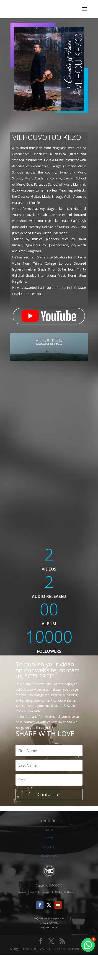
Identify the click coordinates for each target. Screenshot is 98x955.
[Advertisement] (49, 428)
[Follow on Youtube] (58, 905)
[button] (88, 945)
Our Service (49, 855)
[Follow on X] (49, 905)
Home (49, 829)
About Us (49, 847)
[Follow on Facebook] (40, 905)
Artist (49, 838)
